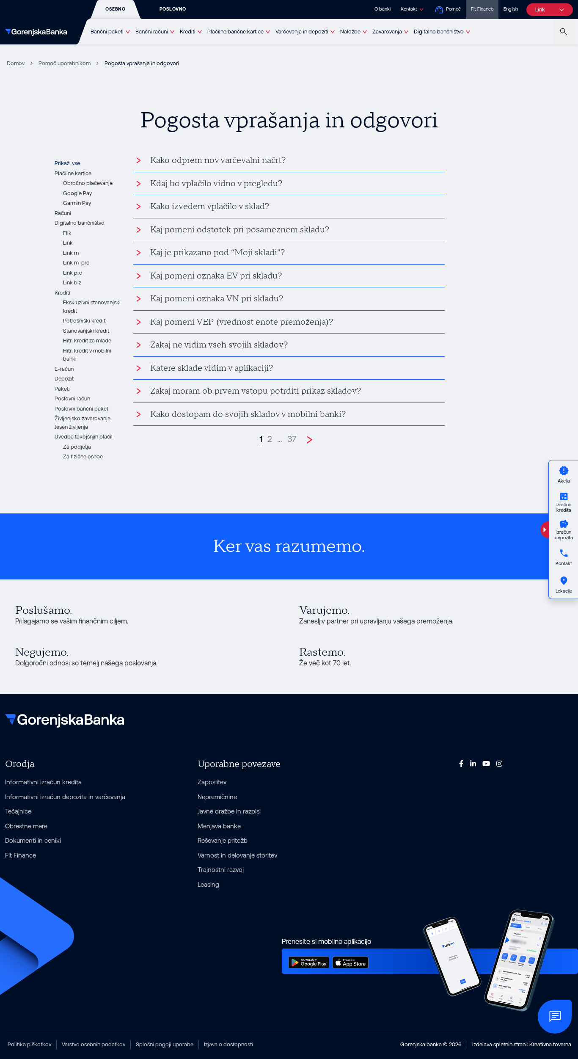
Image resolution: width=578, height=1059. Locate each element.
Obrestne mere (26, 826)
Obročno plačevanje (88, 183)
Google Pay (77, 193)
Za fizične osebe (83, 456)
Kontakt (409, 9)
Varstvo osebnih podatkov (93, 1044)
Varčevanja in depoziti (301, 31)
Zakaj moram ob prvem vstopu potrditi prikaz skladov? (255, 391)
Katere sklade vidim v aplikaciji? (211, 368)
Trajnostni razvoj (221, 869)
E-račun (64, 369)
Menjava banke (219, 826)
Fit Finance (482, 9)
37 (291, 439)
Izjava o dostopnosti (228, 1044)
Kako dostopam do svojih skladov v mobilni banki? (248, 414)
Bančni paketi (107, 31)
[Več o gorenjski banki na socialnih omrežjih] (461, 763)
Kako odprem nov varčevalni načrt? (218, 160)
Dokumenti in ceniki (33, 840)
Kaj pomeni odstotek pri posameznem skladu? (240, 229)
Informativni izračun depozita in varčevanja (65, 796)
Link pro (73, 273)
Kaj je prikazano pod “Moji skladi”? (217, 252)
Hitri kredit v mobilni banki (87, 354)
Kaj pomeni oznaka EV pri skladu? (216, 275)
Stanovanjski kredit (86, 331)
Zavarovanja (387, 31)
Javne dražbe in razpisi (229, 811)
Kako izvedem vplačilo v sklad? (210, 206)
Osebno (115, 9)
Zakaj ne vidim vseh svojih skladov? (219, 344)
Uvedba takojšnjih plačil (84, 436)
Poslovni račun (72, 398)
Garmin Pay (77, 203)
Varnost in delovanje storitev (237, 855)
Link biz (72, 282)
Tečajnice (18, 811)
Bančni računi (151, 31)
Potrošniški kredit (84, 320)
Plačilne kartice (73, 173)
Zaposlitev (212, 782)
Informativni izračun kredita (43, 782)
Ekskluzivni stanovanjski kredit (92, 306)
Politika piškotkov (29, 1044)
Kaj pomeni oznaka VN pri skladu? (216, 298)
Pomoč (453, 9)
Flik (67, 233)
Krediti (187, 31)
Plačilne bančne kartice (235, 31)
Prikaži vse (67, 163)
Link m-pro (76, 262)
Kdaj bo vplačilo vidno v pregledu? (216, 183)
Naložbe (350, 31)
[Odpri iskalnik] (563, 31)
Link (68, 243)
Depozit (64, 378)
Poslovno (173, 9)
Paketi (62, 389)
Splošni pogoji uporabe (164, 1044)
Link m (71, 253)
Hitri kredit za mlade (87, 340)
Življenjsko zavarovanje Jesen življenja (82, 422)
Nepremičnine (217, 796)
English (511, 9)
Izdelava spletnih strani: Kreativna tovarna (521, 1044)
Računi (63, 213)
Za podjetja (77, 447)
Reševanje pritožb (223, 840)
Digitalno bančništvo (439, 31)
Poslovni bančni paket (81, 408)
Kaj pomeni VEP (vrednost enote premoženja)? (241, 322)
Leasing (208, 884)
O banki (382, 9)
